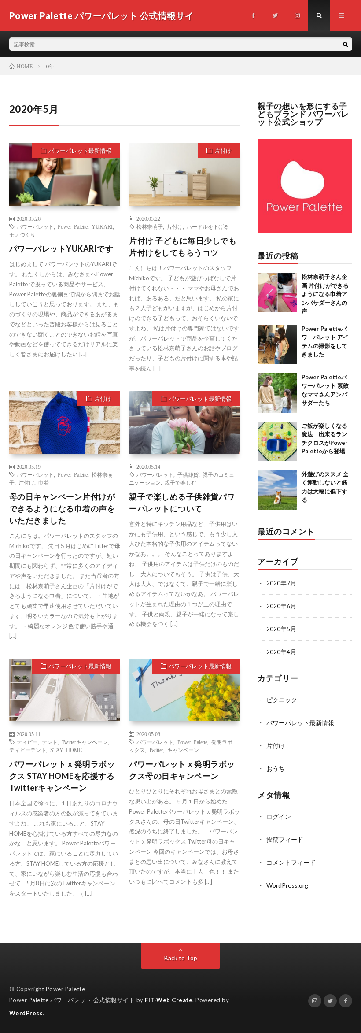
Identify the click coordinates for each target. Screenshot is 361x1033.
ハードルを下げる (208, 226)
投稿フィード (284, 839)
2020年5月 (281, 629)
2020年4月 (281, 651)
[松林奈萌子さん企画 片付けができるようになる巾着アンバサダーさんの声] (277, 292)
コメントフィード (291, 862)
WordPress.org (287, 885)
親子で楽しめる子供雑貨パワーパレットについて (182, 502)
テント (50, 741)
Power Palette (73, 226)
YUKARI (102, 226)
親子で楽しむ (180, 482)
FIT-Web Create (168, 999)
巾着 (43, 482)
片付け (223, 150)
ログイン (278, 816)
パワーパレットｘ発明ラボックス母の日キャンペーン (182, 770)
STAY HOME (66, 749)
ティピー (27, 741)
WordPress (26, 1013)
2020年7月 (281, 583)
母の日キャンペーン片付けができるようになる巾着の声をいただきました (62, 508)
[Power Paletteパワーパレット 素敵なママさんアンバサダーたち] (277, 393)
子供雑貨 (188, 474)
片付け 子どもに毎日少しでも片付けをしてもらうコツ (182, 246)
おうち (275, 768)
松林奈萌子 (149, 226)
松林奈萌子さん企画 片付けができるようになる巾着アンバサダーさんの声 (325, 294)
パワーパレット (35, 226)
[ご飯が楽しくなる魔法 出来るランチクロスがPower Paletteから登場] (277, 441)
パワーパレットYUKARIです (61, 248)
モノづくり (22, 234)
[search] (345, 44)
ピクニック (281, 699)
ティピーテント (27, 749)
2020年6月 (281, 606)
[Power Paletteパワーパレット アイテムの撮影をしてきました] (277, 344)
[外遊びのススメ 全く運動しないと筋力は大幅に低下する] (277, 490)
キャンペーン (183, 749)
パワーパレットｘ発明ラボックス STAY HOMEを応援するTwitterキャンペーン (62, 775)
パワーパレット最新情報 (79, 150)
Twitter (156, 749)
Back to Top (180, 958)
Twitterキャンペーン (85, 741)
